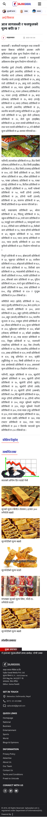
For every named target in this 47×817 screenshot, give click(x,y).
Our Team (7, 766)
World (5, 738)
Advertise (7, 758)
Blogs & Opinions (11, 742)
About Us (7, 762)
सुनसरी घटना (11, 11)
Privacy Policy (9, 754)
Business (7, 726)
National (7, 722)
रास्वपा (39, 11)
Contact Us (8, 770)
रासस (26, 11)
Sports (6, 734)
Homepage (8, 718)
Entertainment (9, 730)
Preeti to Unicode (11, 778)
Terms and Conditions (13, 774)
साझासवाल (10, 37)
